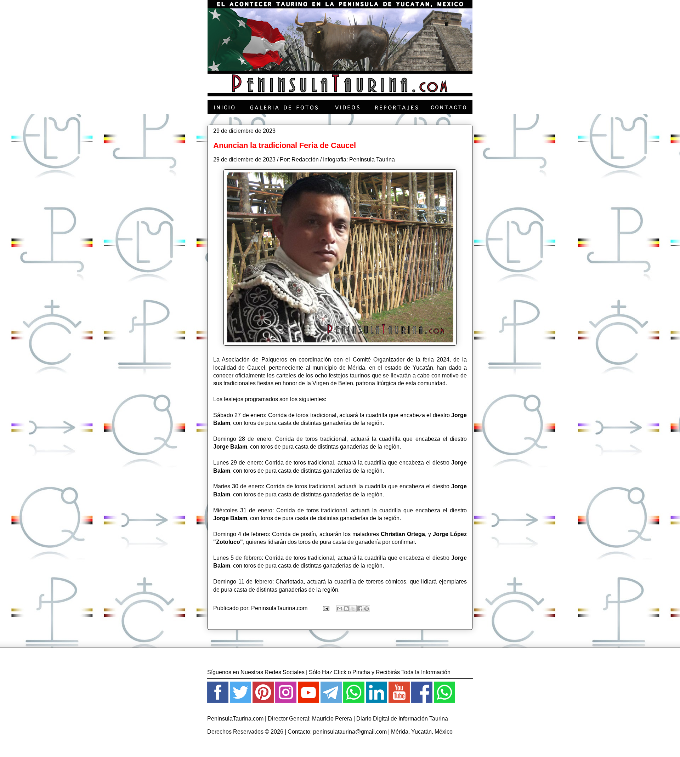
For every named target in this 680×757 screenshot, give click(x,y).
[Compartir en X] (353, 608)
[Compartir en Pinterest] (366, 608)
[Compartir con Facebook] (359, 608)
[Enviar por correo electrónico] (339, 608)
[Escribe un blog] (346, 608)
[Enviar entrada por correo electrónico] (325, 608)
